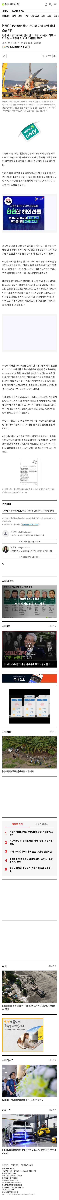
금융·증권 (34, 15)
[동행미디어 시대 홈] (10, 4)
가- (43, 55)
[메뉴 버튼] (55, 4)
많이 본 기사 (17, 824)
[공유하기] (46, 4)
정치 (14, 15)
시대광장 (6, 731)
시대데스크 (7, 1060)
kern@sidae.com (24, 547)
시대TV (6, 626)
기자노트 (6, 1110)
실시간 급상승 (42, 824)
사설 (4, 966)
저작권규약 (14, 1165)
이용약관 (5, 1165)
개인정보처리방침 (27, 1165)
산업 (26, 15)
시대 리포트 (8, 581)
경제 (20, 15)
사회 (49, 15)
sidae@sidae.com (30, 524)
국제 (43, 15)
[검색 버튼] (50, 4)
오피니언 (6, 15)
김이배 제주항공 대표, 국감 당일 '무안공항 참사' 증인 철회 (28, 510)
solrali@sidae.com (24, 532)
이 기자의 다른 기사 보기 (28, 541)
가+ (54, 55)
